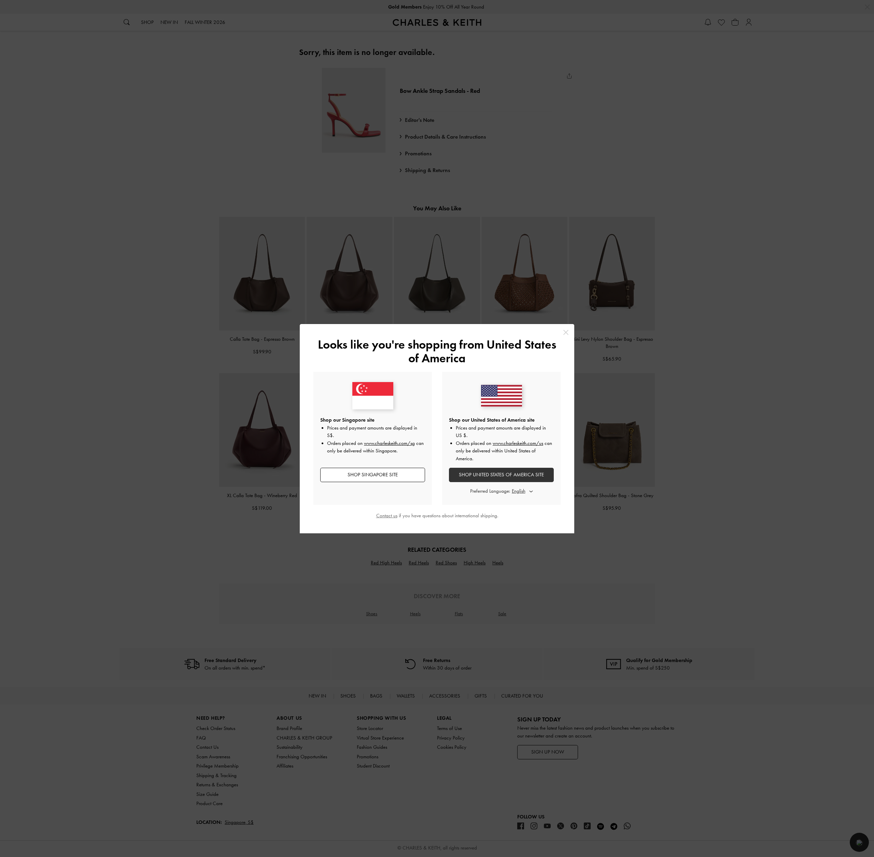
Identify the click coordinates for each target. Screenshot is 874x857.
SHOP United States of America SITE (501, 475)
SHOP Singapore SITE (373, 475)
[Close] (566, 332)
